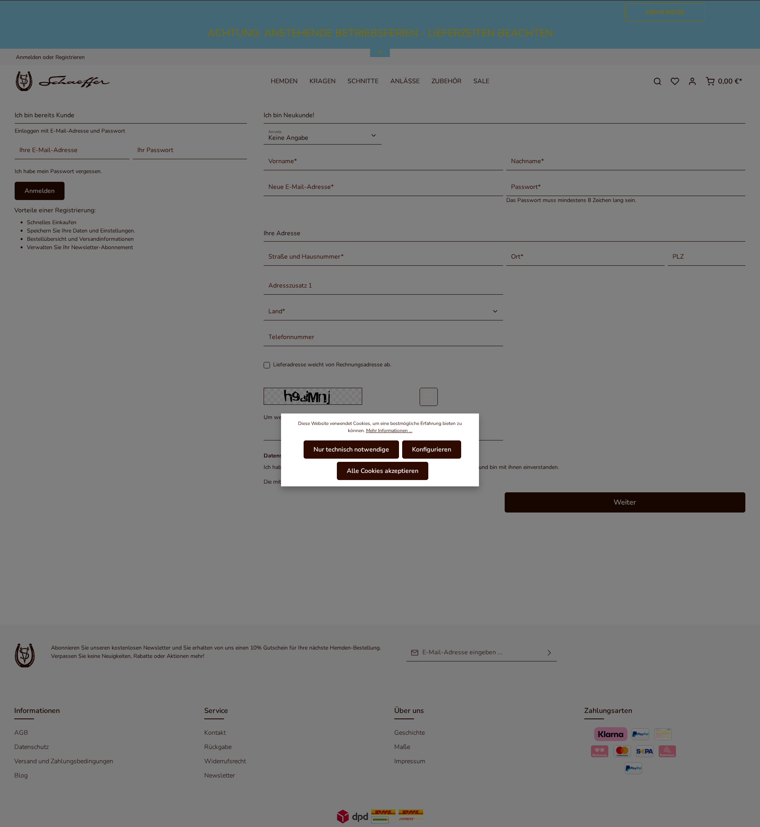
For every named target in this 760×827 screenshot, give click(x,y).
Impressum (410, 761)
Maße (402, 747)
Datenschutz (31, 747)
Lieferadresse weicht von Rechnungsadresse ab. (332, 364)
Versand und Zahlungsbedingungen (63, 761)
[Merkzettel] (675, 81)
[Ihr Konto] (692, 81)
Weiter (625, 502)
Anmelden (28, 57)
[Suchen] (657, 81)
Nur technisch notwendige (351, 449)
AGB (21, 732)
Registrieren (70, 57)
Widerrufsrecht (225, 761)
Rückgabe (218, 747)
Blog (21, 775)
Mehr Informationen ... (389, 430)
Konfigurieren (431, 449)
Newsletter (219, 775)
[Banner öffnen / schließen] (380, 47)
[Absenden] (549, 652)
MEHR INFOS (665, 12)
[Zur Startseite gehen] (67, 81)
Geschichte (409, 732)
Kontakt (215, 732)
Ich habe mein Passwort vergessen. (58, 171)
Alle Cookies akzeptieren (382, 471)
